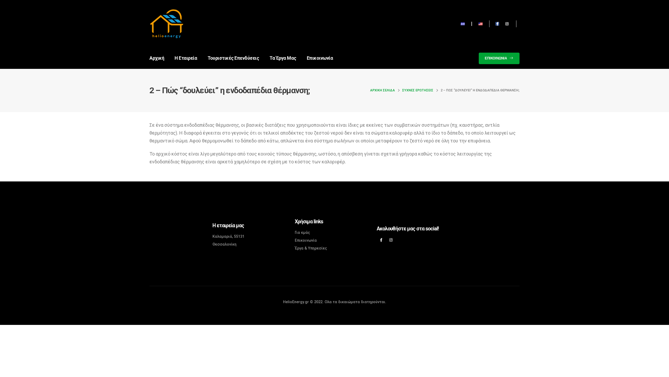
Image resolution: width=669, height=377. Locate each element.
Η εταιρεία (186, 58)
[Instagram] (507, 24)
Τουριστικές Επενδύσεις (233, 58)
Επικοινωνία (320, 58)
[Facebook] (381, 240)
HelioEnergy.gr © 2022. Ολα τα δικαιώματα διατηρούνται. (334, 302)
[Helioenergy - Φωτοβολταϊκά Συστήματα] (163, 23)
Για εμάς (302, 232)
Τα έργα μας (282, 58)
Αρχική (156, 58)
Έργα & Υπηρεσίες (311, 248)
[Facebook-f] (497, 24)
